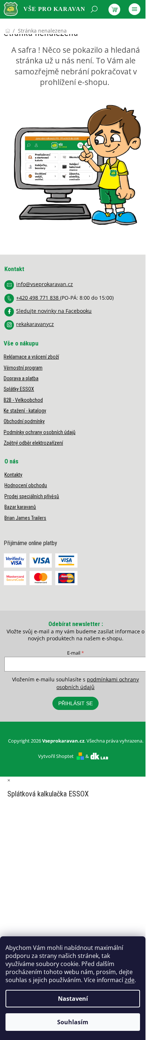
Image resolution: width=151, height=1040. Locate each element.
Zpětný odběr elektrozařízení (33, 443)
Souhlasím (72, 1022)
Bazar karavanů (20, 507)
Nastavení (73, 999)
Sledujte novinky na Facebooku (54, 310)
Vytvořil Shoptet (56, 756)
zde (130, 980)
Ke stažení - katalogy (25, 411)
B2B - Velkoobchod (23, 400)
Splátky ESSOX (19, 389)
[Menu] (134, 9)
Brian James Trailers (25, 518)
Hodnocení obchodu (25, 485)
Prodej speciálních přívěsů (31, 496)
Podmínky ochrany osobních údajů (40, 432)
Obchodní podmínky (24, 421)
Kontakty (13, 475)
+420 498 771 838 (38, 297)
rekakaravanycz (35, 324)
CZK (36, 28)
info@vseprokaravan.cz (44, 284)
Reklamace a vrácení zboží (31, 357)
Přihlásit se (75, 703)
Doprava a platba (21, 378)
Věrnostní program (23, 368)
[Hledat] (94, 9)
